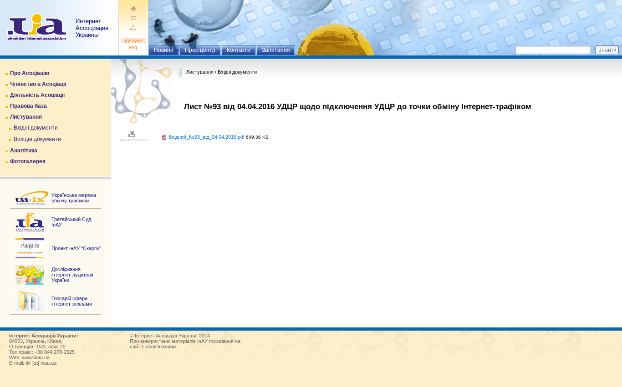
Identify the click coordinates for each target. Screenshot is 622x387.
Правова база (28, 106)
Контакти (238, 50)
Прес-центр (200, 50)
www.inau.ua (36, 357)
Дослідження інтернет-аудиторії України (72, 274)
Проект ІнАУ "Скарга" (76, 248)
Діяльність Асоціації (37, 95)
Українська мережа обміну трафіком (73, 197)
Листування (26, 117)
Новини (163, 50)
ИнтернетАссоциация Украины (92, 28)
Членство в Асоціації (38, 84)
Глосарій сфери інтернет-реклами (71, 301)
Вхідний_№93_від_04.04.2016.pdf (206, 137)
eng (134, 47)
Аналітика (23, 150)
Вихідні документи (37, 139)
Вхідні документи (36, 128)
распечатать (134, 139)
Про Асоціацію (29, 73)
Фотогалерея (28, 161)
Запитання (276, 50)
